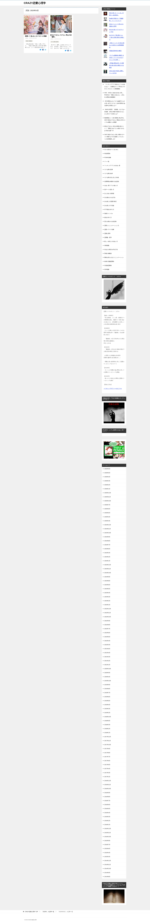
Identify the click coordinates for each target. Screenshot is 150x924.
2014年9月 (107, 872)
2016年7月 (107, 800)
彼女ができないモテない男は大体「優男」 (61, 36)
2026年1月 (107, 488)
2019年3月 (107, 708)
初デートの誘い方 (109, 189)
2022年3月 (107, 644)
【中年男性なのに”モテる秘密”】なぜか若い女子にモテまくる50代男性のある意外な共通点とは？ (114, 103)
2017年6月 (107, 760)
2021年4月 (107, 652)
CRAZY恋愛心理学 (35, 3)
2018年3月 (107, 724)
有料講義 (106, 245)
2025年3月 (107, 520)
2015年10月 (107, 836)
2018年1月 (107, 732)
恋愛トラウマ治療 (109, 229)
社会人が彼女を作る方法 (111, 249)
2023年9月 (107, 576)
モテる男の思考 (54, 41)
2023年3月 (107, 596)
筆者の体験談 (29, 41)
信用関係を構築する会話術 (111, 181)
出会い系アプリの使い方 (111, 185)
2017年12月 (107, 736)
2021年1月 (107, 664)
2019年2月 (107, 712)
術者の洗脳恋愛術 (109, 261)
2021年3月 (107, 656)
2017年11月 (107, 740)
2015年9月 (107, 840)
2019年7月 (107, 692)
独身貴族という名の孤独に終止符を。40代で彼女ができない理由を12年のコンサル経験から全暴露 (114, 120)
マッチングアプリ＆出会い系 (112, 165)
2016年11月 (107, 784)
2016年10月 (107, 788)
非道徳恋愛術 (108, 265)
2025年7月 (107, 504)
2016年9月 (107, 792)
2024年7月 (107, 544)
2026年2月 (107, 484)
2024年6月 (107, 548)
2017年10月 (107, 744)
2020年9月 (107, 672)
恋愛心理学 (107, 233)
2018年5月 (107, 720)
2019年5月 (107, 700)
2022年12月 (107, 608)
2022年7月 (107, 628)
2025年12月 (107, 492)
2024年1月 (107, 560)
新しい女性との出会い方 (111, 241)
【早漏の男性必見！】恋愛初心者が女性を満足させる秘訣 (116, 65)
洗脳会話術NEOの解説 (115, 50)
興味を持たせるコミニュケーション (114, 257)
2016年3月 (107, 816)
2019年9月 (107, 684)
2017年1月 (107, 776)
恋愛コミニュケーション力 (111, 225)
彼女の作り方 (108, 217)
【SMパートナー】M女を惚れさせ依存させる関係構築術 (116, 45)
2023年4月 (107, 592)
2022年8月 (107, 624)
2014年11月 (107, 864)
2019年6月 (107, 696)
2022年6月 (107, 632)
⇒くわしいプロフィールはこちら (113, 388)
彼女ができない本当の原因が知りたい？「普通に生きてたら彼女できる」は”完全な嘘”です (114, 128)
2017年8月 (107, 752)
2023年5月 (107, 588)
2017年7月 (107, 756)
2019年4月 (107, 704)
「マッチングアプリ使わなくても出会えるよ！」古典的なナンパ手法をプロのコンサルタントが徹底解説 (114, 86)
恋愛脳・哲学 (108, 237)
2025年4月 (107, 517)
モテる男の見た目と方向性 (111, 177)
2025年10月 (107, 500)
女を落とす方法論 (109, 205)
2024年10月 (107, 532)
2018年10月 (107, 716)
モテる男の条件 (108, 173)
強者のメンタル (108, 213)
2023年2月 (107, 600)
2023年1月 (107, 604)
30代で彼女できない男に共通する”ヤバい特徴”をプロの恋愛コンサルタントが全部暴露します (114, 137)
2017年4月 (107, 768)
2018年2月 (107, 728)
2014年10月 (107, 868)
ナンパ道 (106, 161)
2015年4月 (107, 852)
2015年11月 (107, 832)
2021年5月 (107, 648)
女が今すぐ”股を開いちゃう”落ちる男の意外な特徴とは (116, 37)
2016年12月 (107, 780)
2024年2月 (107, 556)
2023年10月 (107, 572)
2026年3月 (107, 481)
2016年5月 (107, 808)
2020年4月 (107, 676)
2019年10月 (107, 680)
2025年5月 (107, 512)
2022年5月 (107, 636)
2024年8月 (107, 540)
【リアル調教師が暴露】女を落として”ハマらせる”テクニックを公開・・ (116, 57)
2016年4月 (107, 812)
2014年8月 (107, 876)
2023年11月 (107, 568)
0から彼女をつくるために (111, 149)
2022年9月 (107, 620)
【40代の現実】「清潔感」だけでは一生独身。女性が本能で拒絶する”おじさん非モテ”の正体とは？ (114, 111)
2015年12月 (107, 828)
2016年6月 (107, 804)
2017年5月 (107, 764)
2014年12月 (107, 860)
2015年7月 (107, 844)
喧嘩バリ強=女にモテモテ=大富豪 (36, 36)
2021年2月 (107, 660)
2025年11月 (107, 497)
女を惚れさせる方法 (109, 197)
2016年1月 (107, 824)
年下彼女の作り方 (109, 209)
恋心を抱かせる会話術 (110, 221)
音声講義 (106, 269)
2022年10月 (107, 616)
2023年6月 (107, 584)
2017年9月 (107, 748)
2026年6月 (107, 468)
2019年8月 (107, 688)
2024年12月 (107, 524)
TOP (31, 911)
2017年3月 (107, 772)
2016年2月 (107, 820)
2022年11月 (107, 612)
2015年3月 (107, 856)
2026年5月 (107, 472)
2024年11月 (107, 528)
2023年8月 (107, 580)
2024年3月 (107, 552)
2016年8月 (107, 796)
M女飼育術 (107, 153)
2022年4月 (107, 640)
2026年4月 (107, 476)
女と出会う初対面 (109, 193)
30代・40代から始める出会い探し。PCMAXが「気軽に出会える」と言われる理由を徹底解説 (114, 95)
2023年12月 (107, 564)
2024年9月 (107, 536)
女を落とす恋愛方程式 (110, 201)
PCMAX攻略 (107, 157)
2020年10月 (107, 668)
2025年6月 (107, 508)
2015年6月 (107, 848)
